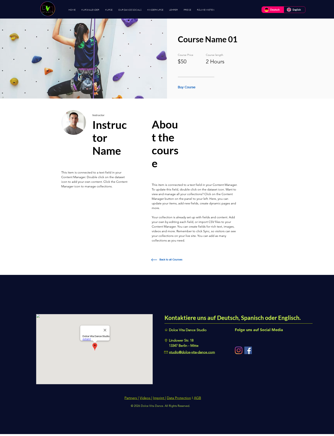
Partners (131, 398)
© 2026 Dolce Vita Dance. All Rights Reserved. (160, 406)
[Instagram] (238, 350)
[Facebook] (248, 350)
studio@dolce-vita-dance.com (192, 352)
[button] (188, 87)
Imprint (159, 398)
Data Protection (179, 398)
